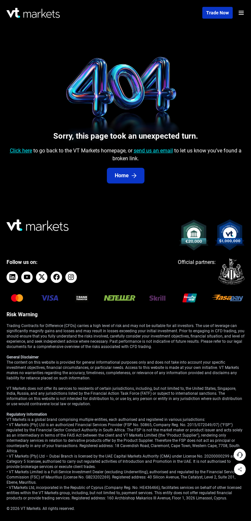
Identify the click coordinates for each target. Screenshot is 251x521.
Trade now (217, 12)
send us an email (153, 151)
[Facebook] (56, 277)
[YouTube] (27, 277)
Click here (21, 151)
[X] (41, 277)
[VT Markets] (33, 13)
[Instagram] (71, 277)
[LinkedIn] (12, 277)
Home (122, 175)
